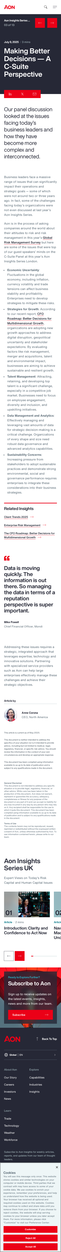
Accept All (30, 1246)
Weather (9, 1133)
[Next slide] (19, 956)
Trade (7, 1119)
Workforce (10, 1140)
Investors (10, 1092)
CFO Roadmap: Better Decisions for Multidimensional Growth (29, 318)
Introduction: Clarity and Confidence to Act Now (26, 930)
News (7, 1099)
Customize (30, 1229)
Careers (9, 1085)
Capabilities (36, 1077)
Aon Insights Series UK (18, 20)
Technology (11, 1126)
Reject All (30, 1238)
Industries (35, 1085)
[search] (46, 7)
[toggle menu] (55, 7)
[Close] (57, 1167)
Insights (34, 1092)
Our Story (10, 1077)
